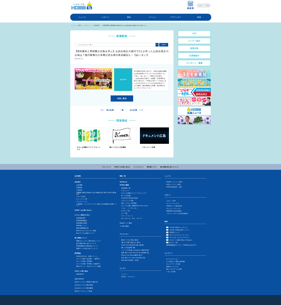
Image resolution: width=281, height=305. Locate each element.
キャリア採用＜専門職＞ (84, 261)
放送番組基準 (81, 218)
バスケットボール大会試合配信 (177, 213)
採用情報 (78, 253)
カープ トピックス (172, 203)
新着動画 (97, 25)
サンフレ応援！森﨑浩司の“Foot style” (134, 205)
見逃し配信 (122, 98)
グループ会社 (81, 196)
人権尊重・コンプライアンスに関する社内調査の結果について (96, 204)
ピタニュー (87, 25)
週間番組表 (123, 182)
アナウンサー (175, 17)
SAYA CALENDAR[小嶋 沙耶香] (132, 245)
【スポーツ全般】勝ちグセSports (180, 240)
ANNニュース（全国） (174, 184)
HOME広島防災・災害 (174, 187)
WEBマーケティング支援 (83, 291)
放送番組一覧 (126, 188)
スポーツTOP (171, 201)
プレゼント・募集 (194, 63)
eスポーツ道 (125, 210)
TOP (194, 33)
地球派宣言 (80, 274)
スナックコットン (127, 215)
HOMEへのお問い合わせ (122, 167)
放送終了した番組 (126, 223)
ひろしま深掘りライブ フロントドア (133, 193)
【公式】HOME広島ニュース (179, 230)
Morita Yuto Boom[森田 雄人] (131, 255)
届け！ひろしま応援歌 (129, 203)
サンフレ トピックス (173, 208)
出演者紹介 (194, 56)
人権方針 (79, 190)
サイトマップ (106, 167)
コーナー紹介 (194, 41)
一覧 (122, 110)
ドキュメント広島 (127, 200)
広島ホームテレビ (81, 5)
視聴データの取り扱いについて (87, 248)
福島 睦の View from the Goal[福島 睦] (135, 252)
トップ (73, 25)
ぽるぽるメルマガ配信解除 (84, 288)
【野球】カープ (174, 232)
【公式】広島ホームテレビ (178, 227)
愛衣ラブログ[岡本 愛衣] (129, 240)
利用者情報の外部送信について (87, 246)
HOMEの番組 (124, 185)
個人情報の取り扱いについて (169, 167)
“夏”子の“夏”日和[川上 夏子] (130, 242)
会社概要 (79, 185)
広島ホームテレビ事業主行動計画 (86, 282)
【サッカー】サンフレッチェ (179, 235)
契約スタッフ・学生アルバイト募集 (88, 266)
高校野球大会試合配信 (174, 211)
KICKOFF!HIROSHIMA (129, 198)
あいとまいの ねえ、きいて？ (132, 218)
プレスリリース (81, 201)
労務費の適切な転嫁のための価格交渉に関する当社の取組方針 (96, 193)
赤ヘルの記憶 (126, 195)
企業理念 (79, 187)
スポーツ (105, 17)
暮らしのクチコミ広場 (174, 269)
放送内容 (194, 48)
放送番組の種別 (81, 223)
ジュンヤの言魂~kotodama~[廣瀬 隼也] (135, 250)
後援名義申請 (79, 279)
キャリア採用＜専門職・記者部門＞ (88, 264)
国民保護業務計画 (82, 228)
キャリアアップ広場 (173, 264)
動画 (199, 17)
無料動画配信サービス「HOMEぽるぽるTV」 (182, 245)
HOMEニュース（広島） (174, 182)
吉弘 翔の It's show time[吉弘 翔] (133, 257)
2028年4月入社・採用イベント (87, 256)
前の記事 (110, 110)
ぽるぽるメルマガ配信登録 (84, 285)
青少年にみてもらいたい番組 (86, 230)
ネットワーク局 (81, 199)
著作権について (152, 167)
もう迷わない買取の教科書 (175, 261)
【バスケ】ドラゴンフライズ (179, 237)
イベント (152, 17)
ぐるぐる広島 (171, 271)
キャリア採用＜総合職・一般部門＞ (88, 258)
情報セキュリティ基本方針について (88, 241)
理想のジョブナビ (172, 266)
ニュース (82, 17)
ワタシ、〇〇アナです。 (129, 208)
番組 (129, 17)
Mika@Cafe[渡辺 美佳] (130, 260)
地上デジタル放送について (85, 233)
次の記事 (133, 110)
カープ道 (124, 213)
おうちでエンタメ (172, 259)
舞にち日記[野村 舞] (128, 247)
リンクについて (138, 167)
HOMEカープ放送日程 (174, 206)
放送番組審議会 (81, 220)
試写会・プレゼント (128, 276)
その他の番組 (124, 226)
